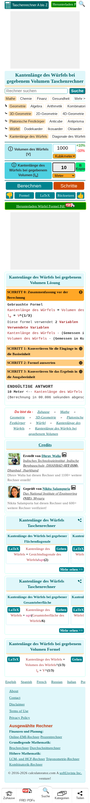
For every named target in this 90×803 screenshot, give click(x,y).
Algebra (36, 106)
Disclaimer (17, 704)
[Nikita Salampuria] (14, 496)
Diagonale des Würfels (69, 136)
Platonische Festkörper (27, 121)
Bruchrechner (19, 748)
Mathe (10, 98)
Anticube (56, 121)
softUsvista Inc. (71, 773)
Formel (24, 195)
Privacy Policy (19, 717)
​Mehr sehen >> (71, 569)
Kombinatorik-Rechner (25, 764)
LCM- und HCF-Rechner (27, 759)
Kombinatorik (77, 106)
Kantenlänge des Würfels (28, 136)
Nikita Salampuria (56, 489)
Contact (14, 698)
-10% (81, 150)
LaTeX (45, 195)
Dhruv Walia (51, 456)
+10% (80, 145)
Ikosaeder (55, 129)
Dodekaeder (33, 129)
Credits (45, 445)
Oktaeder (75, 129)
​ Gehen (61, 549)
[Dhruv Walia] (14, 464)
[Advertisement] (45, 40)
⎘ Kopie (80, 167)
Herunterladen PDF (66, 4)
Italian (71, 682)
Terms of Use (18, 711)
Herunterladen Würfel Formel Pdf (41, 206)
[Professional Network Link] (64, 456)
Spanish (26, 682)
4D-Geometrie (73, 114)
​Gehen (77, 659)
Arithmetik (54, 106)
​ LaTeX (14, 549)
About (13, 691)
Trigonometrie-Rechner (62, 759)
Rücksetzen (65, 195)
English (10, 682)
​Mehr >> (81, 98)
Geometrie (18, 106)
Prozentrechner (51, 737)
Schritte (68, 185)
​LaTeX (13, 659)
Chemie (26, 98)
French (42, 682)
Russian (57, 682)
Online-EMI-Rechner (24, 737)
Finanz (42, 98)
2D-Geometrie (46, 114)
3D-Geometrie (20, 114)
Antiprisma (76, 121)
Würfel (14, 129)
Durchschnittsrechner (45, 748)
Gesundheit (60, 98)
